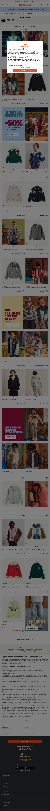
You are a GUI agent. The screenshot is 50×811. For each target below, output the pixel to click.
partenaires (13, 56)
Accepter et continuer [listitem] (25, 70)
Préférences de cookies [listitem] (25, 67)
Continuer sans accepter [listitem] (36, 42)
